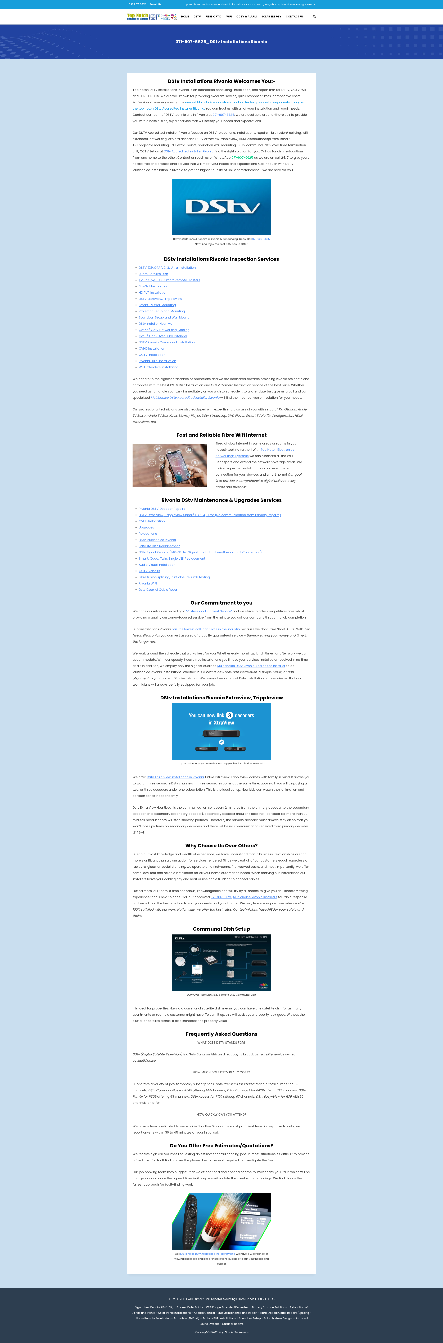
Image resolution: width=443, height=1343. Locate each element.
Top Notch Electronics (277, 449)
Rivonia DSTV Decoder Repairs (162, 509)
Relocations (148, 533)
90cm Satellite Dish (153, 274)
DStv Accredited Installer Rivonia (189, 151)
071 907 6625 (138, 4)
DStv (197, 16)
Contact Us (295, 16)
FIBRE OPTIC (214, 16)
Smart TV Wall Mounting (157, 305)
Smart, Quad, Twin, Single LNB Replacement (172, 558)
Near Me (166, 323)
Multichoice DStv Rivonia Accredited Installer (251, 666)
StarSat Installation (153, 286)
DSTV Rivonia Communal (158, 342)
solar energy (271, 16)
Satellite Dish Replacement (159, 546)
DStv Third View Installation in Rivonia (175, 777)
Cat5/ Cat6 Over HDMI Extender (163, 336)
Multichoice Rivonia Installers (255, 897)
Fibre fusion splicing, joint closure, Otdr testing (174, 577)
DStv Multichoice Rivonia (157, 540)
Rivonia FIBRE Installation (157, 361)
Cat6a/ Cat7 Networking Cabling (164, 330)
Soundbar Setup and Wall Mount (164, 317)
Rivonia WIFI (148, 583)
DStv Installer (149, 323)
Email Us (155, 4)
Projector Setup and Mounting (162, 311)
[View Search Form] (312, 16)
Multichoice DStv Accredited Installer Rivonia (207, 1254)
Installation (186, 342)
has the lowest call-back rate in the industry (206, 629)
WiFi (229, 16)
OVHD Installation (152, 348)
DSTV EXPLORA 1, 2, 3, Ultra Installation (167, 267)
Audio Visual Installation (157, 565)
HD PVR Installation (153, 292)
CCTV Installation (152, 355)
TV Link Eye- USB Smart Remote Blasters (169, 280)
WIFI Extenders (150, 367)
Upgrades (146, 527)
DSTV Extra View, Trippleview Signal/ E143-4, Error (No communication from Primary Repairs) (210, 515)
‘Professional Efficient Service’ (209, 611)
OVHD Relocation (152, 521)
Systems (242, 456)
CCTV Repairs (149, 571)
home (185, 16)
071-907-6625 (223, 115)
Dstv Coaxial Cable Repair (159, 589)
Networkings (225, 456)
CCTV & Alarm (246, 16)
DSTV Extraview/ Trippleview (160, 299)
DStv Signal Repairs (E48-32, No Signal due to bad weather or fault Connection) (200, 552)
